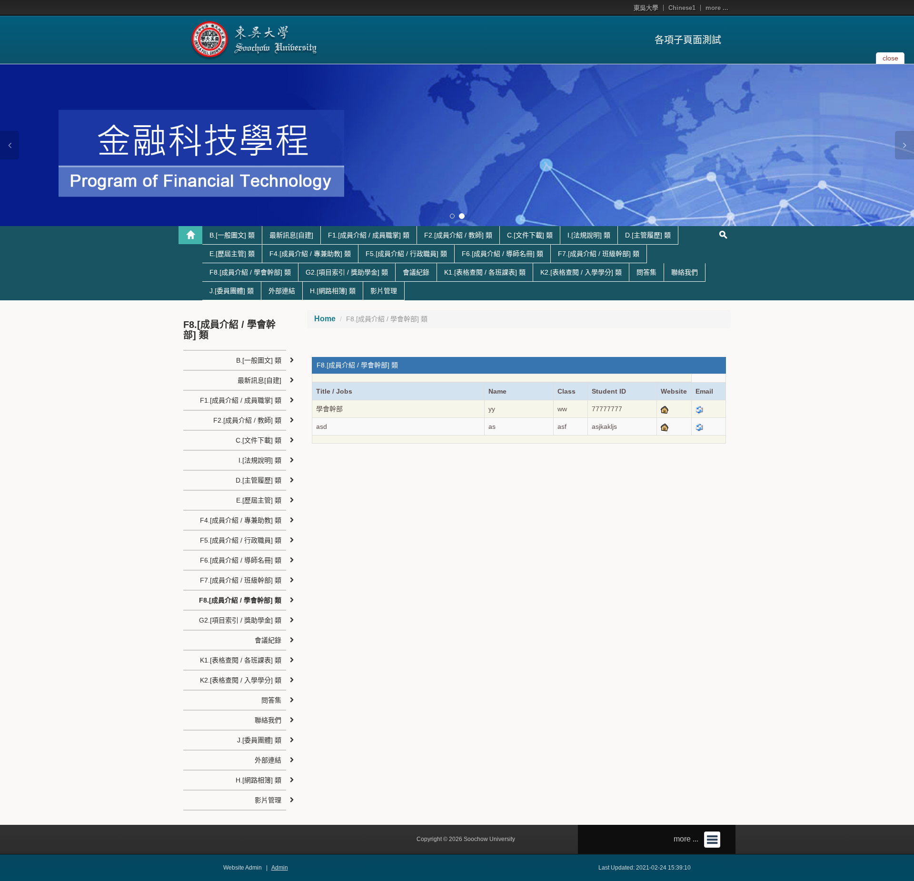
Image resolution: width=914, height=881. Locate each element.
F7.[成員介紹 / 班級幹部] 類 (598, 253)
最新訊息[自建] (291, 235)
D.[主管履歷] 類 (648, 235)
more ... (716, 8)
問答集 (646, 272)
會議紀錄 (416, 272)
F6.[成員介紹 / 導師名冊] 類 (502, 253)
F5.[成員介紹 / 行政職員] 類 (406, 253)
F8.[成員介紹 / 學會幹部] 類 (250, 272)
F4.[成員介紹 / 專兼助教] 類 (310, 253)
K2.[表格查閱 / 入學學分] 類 (581, 272)
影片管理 (383, 291)
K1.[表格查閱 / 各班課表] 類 (485, 272)
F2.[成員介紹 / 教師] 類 (458, 235)
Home (325, 319)
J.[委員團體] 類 (231, 291)
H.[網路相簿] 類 (333, 291)
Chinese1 (681, 8)
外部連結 (281, 291)
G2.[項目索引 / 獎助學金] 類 (347, 272)
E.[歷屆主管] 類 (232, 253)
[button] (9, 145)
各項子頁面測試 (688, 40)
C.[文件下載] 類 (530, 235)
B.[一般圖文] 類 (232, 235)
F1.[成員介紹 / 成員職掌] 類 (368, 235)
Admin (279, 867)
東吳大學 (646, 8)
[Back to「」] (190, 235)
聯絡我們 (684, 272)
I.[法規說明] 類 (588, 235)
